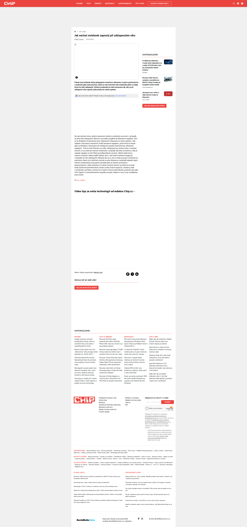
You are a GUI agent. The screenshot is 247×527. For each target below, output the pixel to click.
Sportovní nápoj (157, 456)
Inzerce (127, 402)
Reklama (102, 402)
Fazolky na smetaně (106, 456)
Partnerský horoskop (120, 450)
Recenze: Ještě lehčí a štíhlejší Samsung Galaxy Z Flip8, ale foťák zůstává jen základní (110, 370)
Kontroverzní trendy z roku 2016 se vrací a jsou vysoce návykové (145, 500)
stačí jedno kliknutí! (120, 96)
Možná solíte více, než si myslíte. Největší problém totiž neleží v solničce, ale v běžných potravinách (148, 477)
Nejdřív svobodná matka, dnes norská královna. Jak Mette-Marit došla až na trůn (148, 505)
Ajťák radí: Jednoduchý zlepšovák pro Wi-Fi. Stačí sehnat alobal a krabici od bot (98, 490)
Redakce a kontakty (132, 398)
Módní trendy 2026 (103, 452)
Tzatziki (99, 458)
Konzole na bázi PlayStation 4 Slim (123, 464)
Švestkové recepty (128, 458)
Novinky (79, 3)
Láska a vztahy (158, 450)
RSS (126, 405)
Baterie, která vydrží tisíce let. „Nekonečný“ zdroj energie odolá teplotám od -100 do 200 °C (86, 352)
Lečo (120, 458)
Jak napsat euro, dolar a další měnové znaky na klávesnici (150, 95)
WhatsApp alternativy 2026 (119, 452)
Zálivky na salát (168, 456)
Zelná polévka (90, 458)
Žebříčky (98, 3)
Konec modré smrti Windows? (164, 462)
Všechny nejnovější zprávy (86, 288)
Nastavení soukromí (106, 407)
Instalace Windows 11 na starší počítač (129, 462)
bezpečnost (129, 337)
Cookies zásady (104, 412)
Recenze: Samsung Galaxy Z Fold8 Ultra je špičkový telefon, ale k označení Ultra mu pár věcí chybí (111, 352)
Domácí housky (140, 458)
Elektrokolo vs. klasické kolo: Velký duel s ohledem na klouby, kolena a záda (160, 349)
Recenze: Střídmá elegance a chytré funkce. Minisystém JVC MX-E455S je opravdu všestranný (110, 378)
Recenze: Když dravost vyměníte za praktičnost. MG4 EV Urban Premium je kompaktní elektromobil (151, 81)
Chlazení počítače (93, 462)
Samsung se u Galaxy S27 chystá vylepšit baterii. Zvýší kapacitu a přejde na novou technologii (85, 381)
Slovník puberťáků (106, 450)
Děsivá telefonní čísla (93, 450)
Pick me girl (131, 450)
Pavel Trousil (79, 39)
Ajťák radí (77, 452)
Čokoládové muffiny (120, 456)
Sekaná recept (107, 458)
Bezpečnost (110, 3)
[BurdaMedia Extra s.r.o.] (84, 400)
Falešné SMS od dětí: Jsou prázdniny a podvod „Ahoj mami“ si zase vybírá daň (135, 370)
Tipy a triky (139, 3)
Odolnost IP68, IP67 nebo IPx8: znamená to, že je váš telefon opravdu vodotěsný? (159, 357)
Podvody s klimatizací (166, 464)
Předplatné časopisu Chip (107, 398)
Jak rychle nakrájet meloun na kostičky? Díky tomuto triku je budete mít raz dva (148, 489)
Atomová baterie (106, 464)
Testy (89, 3)
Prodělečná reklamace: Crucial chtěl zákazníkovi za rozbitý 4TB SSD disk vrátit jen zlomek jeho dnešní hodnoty (152, 65)
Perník (115, 458)
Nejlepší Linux (79, 466)
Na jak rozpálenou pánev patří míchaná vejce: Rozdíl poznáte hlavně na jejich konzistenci (147, 495)
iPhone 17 (149, 464)
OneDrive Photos (148, 462)
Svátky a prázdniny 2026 (88, 452)
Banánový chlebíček (134, 456)
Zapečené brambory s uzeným (156, 458)
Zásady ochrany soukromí (107, 409)
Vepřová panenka (93, 456)
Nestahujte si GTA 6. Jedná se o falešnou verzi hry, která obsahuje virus (96, 486)
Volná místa (103, 400)
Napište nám (98, 272)
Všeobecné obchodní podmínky (110, 405)
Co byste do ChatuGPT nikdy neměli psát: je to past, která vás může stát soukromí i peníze (135, 352)
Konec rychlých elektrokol (108, 462)
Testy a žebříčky (105, 337)
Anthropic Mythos (94, 464)
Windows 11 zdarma (81, 464)
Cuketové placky (80, 458)
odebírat (167, 402)
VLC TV (155, 464)
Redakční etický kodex (133, 400)
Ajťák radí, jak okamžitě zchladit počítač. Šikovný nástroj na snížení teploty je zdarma (160, 341)
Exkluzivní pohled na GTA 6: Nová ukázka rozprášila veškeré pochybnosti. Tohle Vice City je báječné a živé (98, 501)
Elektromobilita (125, 3)
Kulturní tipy (168, 450)
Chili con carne (145, 456)
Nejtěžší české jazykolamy (145, 450)
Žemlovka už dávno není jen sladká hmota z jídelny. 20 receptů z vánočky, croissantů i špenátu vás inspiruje (148, 483)
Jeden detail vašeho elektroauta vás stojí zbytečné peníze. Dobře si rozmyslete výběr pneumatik (98, 495)
